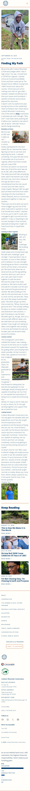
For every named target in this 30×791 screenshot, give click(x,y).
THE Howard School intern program (11, 604)
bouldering (5, 624)
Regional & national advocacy (13, 609)
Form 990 (4, 728)
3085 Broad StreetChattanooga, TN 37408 (8, 693)
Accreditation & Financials (9, 732)
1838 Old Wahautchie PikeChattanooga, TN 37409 (14, 701)
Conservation (6, 599)
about (3, 595)
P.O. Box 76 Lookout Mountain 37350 (8, 686)
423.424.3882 (5, 707)
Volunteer (5, 613)
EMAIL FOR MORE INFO (8, 710)
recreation (5, 617)
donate (4, 620)
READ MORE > (6, 533)
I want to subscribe (14, 646)
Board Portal (5, 737)
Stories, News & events (10, 636)
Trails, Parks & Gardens (10, 628)
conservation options (10, 632)
